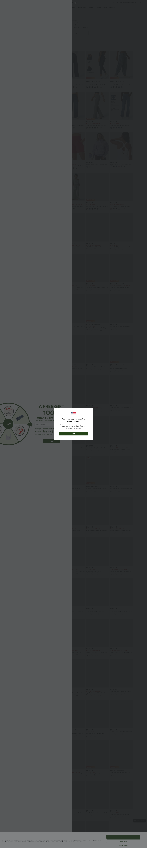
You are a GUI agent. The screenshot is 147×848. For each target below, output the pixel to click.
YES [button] (73, 433)
